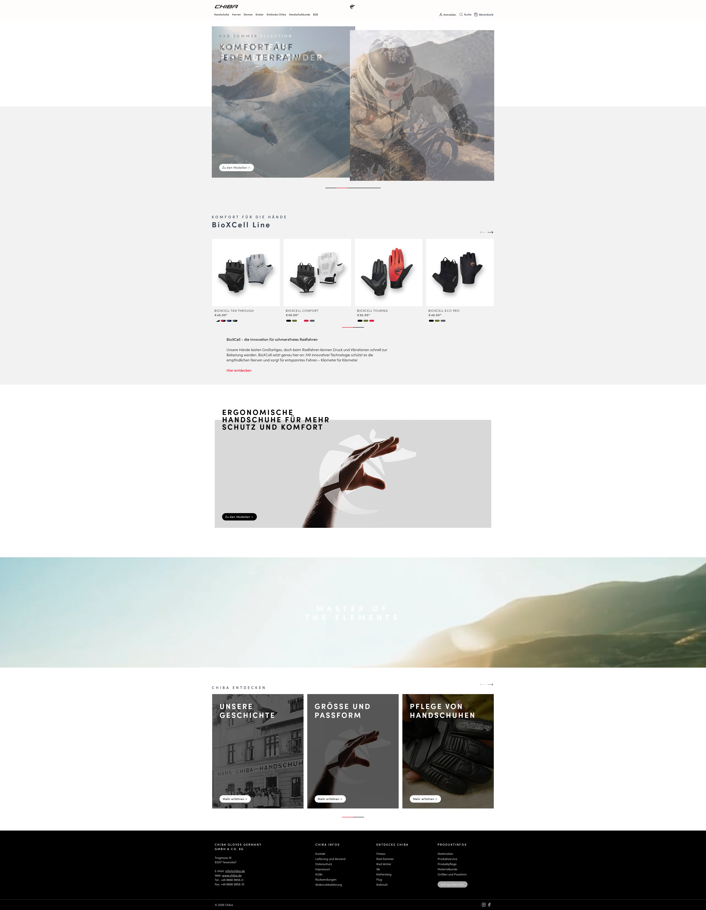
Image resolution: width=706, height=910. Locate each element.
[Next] (490, 232)
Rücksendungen (325, 879)
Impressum (322, 869)
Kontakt (320, 854)
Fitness (380, 854)
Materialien (445, 854)
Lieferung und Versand (330, 859)
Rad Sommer (385, 859)
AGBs (318, 874)
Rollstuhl (382, 884)
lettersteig (384, 874)
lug (380, 879)
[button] (217, 321)
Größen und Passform (452, 874)
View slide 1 (347, 327)
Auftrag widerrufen (452, 884)
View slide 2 (358, 327)
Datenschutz (323, 864)
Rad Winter (383, 864)
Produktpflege (447, 864)
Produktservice (447, 859)
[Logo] (284, 6)
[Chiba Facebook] (489, 905)
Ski (378, 869)
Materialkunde (447, 869)
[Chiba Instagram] (484, 905)
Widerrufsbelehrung (328, 884)
